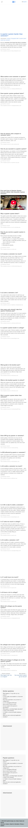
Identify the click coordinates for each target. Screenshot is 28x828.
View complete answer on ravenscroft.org (9, 447)
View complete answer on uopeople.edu (9, 655)
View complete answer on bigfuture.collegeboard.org (12, 304)
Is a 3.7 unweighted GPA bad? (9, 702)
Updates (2, 825)
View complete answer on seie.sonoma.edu (10, 144)
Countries (8, 38)
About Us (12, 824)
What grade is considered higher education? (13, 709)
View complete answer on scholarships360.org (10, 409)
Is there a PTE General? (8, 710)
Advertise (3, 824)
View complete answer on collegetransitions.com (11, 105)
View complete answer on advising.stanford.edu (11, 323)
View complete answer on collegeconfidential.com (11, 88)
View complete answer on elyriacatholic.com (10, 461)
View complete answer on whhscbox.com (9, 390)
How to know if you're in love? (9, 704)
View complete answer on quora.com (8, 535)
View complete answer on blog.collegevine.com (11, 50)
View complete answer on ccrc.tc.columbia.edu (10, 227)
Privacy (22, 824)
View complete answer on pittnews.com (9, 478)
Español (25, 1)
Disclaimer (17, 824)
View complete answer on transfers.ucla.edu (10, 162)
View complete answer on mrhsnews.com (9, 375)
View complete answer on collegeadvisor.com (10, 618)
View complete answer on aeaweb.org (9, 670)
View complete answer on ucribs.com (8, 249)
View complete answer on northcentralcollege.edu (11, 266)
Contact (7, 824)
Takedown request (6, 49)
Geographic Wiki (14, 38)
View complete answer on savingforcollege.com (11, 550)
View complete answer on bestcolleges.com (10, 338)
